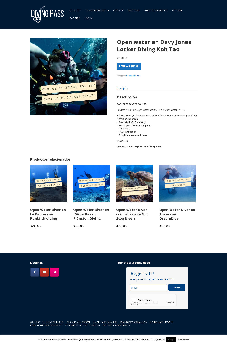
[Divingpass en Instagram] (54, 272)
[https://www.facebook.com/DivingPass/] (34, 272)
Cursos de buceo (133, 75)
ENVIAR (177, 287)
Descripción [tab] (123, 88)
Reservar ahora (128, 66)
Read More (183, 339)
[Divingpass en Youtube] (44, 272)
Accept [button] (171, 339)
